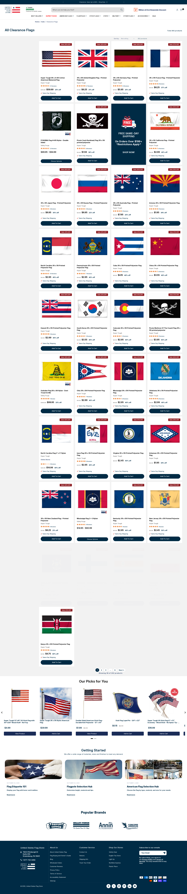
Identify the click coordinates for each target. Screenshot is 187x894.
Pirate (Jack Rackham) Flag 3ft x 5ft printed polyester (91, 141)
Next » (121, 670)
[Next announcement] (124, 2)
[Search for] (122, 10)
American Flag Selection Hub (143, 786)
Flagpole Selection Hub (79, 786)
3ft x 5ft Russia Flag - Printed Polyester (92, 203)
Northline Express (115, 863)
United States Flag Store (34, 886)
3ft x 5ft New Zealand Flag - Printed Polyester (54, 520)
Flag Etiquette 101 (16, 786)
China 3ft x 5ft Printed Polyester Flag (163, 265)
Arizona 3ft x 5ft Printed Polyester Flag (164, 203)
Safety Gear (113, 852)
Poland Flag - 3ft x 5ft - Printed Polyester (161, 584)
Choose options (56, 161)
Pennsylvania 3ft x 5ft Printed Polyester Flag (88, 267)
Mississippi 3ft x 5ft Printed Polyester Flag (127, 392)
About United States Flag (58, 852)
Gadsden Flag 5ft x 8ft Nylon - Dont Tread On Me (54, 392)
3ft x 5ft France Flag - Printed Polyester (164, 78)
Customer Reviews (56, 866)
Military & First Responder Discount (152, 10)
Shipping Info (83, 859)
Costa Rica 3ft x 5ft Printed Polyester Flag (127, 584)
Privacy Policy (54, 870)
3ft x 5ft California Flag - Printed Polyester (161, 141)
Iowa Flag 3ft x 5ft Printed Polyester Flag (91, 454)
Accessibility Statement (58, 877)
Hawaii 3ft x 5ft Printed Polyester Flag (55, 328)
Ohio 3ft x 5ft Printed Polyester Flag (91, 391)
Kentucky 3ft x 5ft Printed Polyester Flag (127, 520)
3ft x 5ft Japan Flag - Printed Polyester (56, 203)
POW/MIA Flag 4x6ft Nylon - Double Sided (54, 141)
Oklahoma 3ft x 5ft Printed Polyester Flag (163, 392)
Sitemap (53, 881)
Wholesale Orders (56, 863)
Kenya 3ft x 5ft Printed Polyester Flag (55, 644)
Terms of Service (56, 874)
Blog (51, 859)
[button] (37, 16)
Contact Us (83, 852)
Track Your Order (85, 863)
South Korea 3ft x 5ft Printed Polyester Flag (92, 329)
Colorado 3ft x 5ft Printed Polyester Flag (127, 329)
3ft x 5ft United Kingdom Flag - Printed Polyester (91, 79)
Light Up (112, 859)
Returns (82, 856)
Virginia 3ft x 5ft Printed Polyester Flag (128, 453)
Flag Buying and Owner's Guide (60, 856)
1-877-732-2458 (29, 860)
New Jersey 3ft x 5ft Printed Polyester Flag (164, 520)
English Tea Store (115, 856)
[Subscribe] (164, 853)
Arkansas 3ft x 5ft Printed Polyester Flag (163, 454)
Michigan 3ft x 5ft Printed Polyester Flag (55, 584)
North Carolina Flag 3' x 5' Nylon (53, 453)
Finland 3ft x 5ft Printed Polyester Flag (92, 583)
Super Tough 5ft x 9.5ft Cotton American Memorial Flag (53, 79)
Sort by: (116, 38)
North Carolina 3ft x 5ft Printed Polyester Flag (53, 267)
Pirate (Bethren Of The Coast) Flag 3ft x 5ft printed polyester (164, 329)
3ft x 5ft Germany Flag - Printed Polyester (125, 79)
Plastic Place (113, 866)
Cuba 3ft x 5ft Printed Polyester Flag (127, 265)
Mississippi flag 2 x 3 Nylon (87, 518)
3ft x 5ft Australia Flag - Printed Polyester (125, 204)
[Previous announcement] (63, 2)
